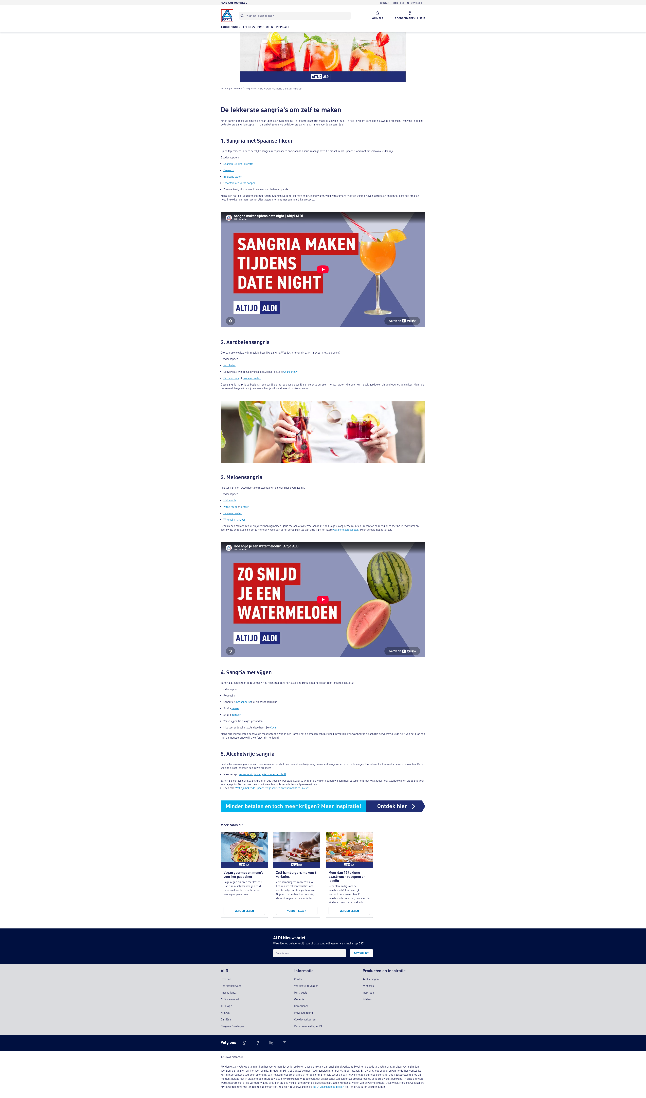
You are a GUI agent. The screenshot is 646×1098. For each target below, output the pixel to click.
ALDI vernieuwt (230, 999)
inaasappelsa (243, 702)
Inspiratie (368, 992)
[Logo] (227, 15)
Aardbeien (229, 365)
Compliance (301, 1006)
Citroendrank (231, 378)
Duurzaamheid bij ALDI (308, 1026)
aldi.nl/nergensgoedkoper (328, 1086)
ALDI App (226, 1006)
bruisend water (252, 378)
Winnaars (368, 985)
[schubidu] (258, 1043)
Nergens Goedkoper (232, 1026)
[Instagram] (244, 1043)
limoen (245, 506)
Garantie (299, 999)
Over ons (226, 979)
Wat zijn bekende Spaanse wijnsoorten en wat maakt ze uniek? (272, 788)
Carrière (226, 1019)
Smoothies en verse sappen (239, 183)
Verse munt (230, 506)
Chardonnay (290, 371)
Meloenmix (229, 500)
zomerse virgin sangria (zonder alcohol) (262, 774)
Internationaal (229, 992)
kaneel (235, 708)
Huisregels (300, 992)
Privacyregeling (303, 1012)
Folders (367, 999)
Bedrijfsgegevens (231, 985)
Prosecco (228, 170)
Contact (298, 979)
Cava (273, 727)
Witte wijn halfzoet (234, 519)
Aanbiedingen (371, 979)
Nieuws (225, 1012)
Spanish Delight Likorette (238, 164)
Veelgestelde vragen (306, 985)
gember (236, 714)
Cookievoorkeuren (305, 1019)
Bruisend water (232, 176)
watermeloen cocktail (346, 529)
